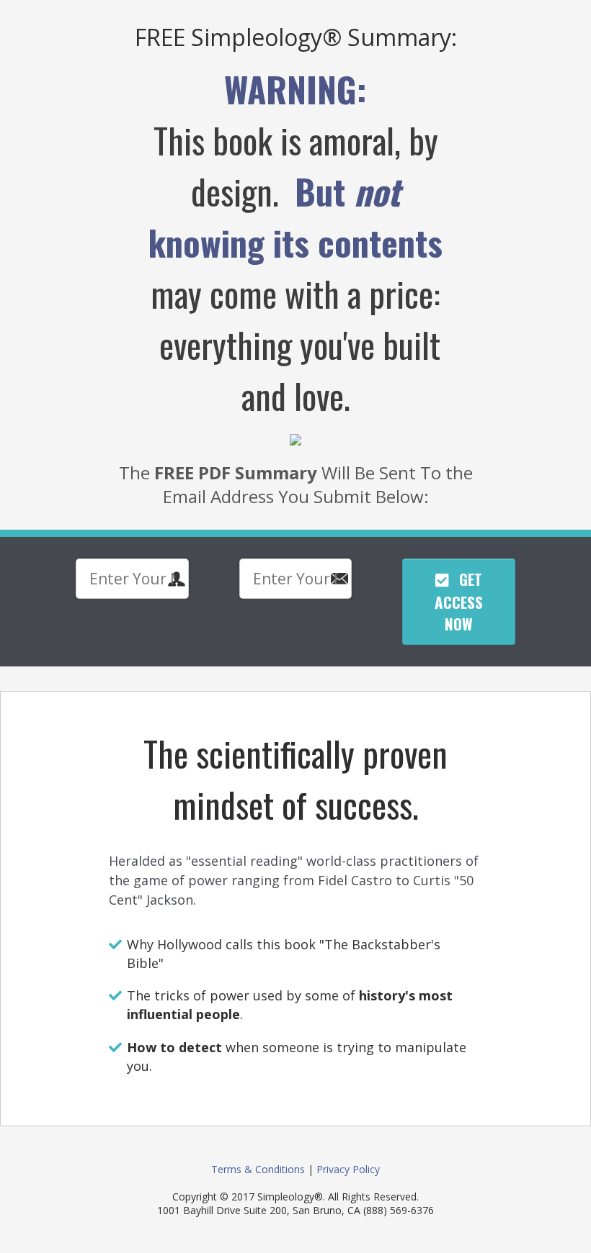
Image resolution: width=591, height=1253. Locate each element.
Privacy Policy (348, 1169)
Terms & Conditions (258, 1169)
